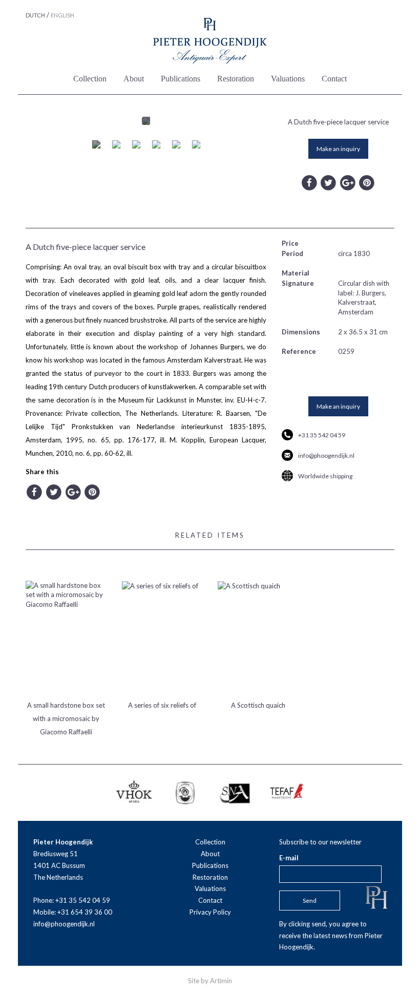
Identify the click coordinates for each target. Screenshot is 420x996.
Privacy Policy (210, 912)
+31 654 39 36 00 (84, 912)
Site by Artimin (210, 981)
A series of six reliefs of (162, 705)
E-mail (289, 858)
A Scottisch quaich (258, 705)
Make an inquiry (338, 149)
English (62, 15)
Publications (180, 78)
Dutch (35, 15)
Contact (334, 78)
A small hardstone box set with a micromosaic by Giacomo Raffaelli (66, 718)
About (133, 78)
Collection (90, 78)
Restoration (235, 78)
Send (310, 900)
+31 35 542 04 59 (321, 435)
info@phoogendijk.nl (326, 455)
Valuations (288, 78)
